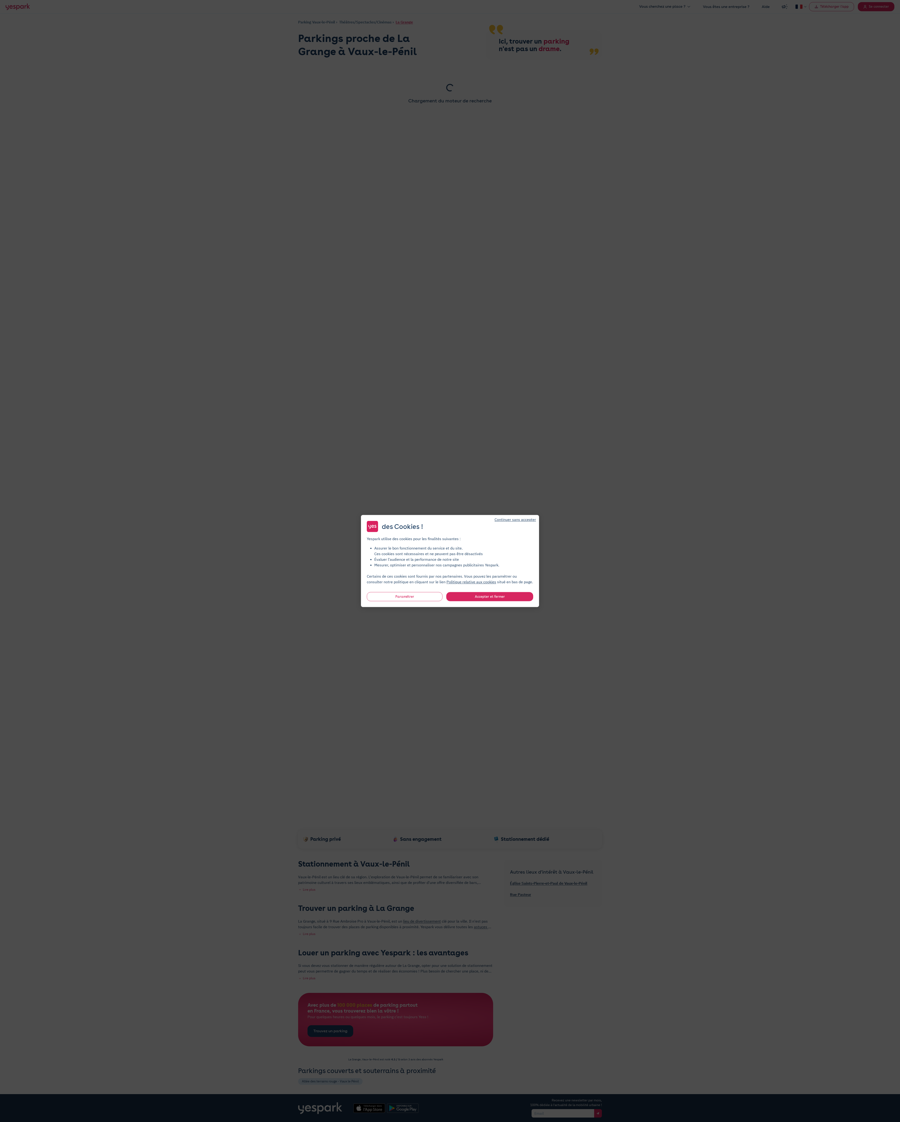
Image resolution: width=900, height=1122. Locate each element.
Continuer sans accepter (515, 519)
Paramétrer (404, 596)
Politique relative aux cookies (471, 582)
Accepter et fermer (490, 596)
